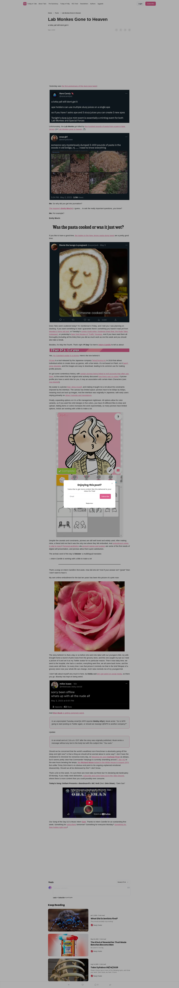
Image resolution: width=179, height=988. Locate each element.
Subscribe (105, 496)
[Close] (112, 483)
